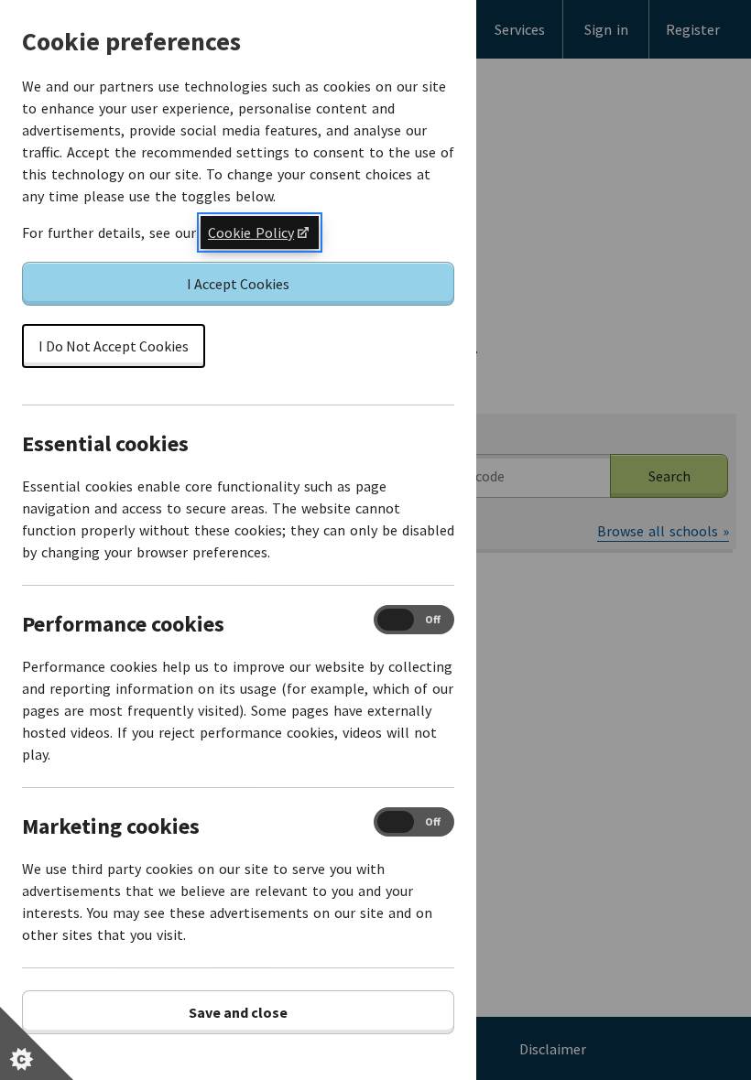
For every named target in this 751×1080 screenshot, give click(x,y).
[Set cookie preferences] (36, 1043)
